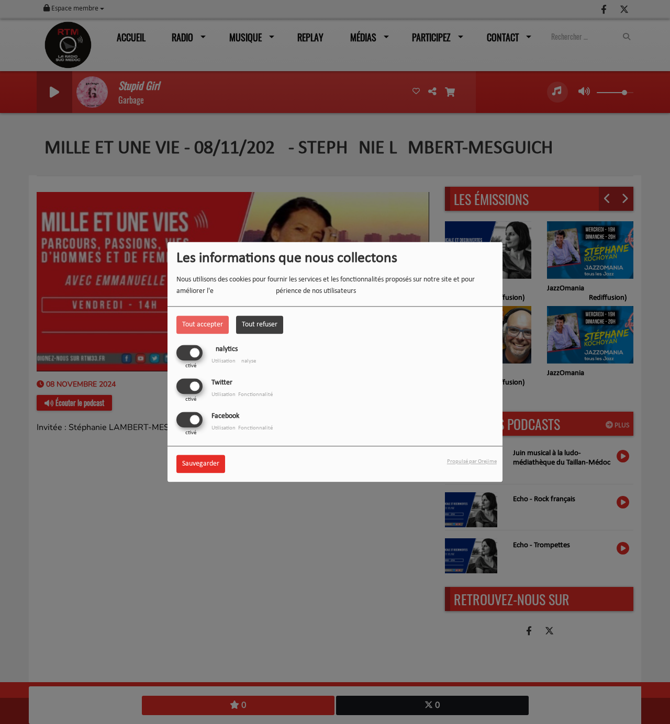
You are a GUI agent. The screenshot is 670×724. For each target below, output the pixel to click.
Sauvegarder (200, 464)
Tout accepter (202, 325)
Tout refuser (259, 325)
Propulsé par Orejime (472, 462)
